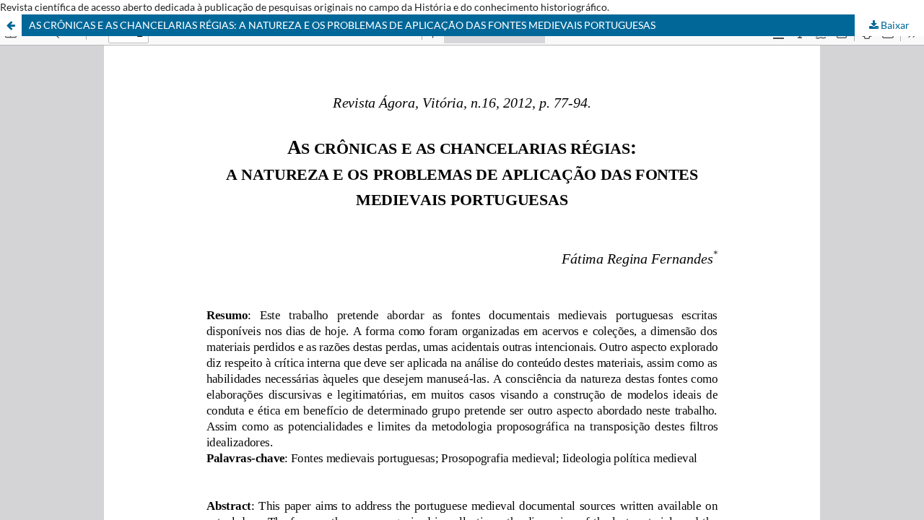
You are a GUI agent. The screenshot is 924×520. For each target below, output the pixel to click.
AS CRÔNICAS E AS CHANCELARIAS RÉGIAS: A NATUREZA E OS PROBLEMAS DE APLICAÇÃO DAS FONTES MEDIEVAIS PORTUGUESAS (342, 25)
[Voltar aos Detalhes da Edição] (11, 25)
